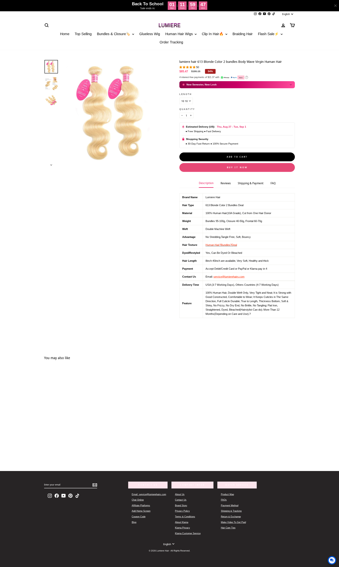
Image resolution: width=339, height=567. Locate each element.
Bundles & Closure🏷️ (114, 34)
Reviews (226, 183)
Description (206, 183)
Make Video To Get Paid (233, 522)
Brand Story (181, 505)
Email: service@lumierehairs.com (149, 494)
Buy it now (237, 167)
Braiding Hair (243, 34)
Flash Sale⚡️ (269, 34)
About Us (180, 494)
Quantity (187, 109)
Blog (134, 522)
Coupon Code (138, 516)
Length (185, 94)
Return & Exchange (231, 516)
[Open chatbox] (332, 560)
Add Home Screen (141, 511)
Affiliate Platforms (141, 505)
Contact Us (180, 500)
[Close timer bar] (335, 5)
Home (64, 34)
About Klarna (181, 522)
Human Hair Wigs (179, 34)
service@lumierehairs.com (229, 276)
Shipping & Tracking (231, 511)
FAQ (273, 183)
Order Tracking (171, 42)
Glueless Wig (149, 34)
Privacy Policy (182, 511)
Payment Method (229, 505)
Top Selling (83, 34)
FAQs (224, 500)
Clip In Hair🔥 (213, 34)
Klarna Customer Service (188, 533)
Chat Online (138, 500)
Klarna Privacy (182, 527)
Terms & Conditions (185, 516)
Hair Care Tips (228, 527)
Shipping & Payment (250, 183)
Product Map (227, 494)
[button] (187, 67)
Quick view (99, 446)
